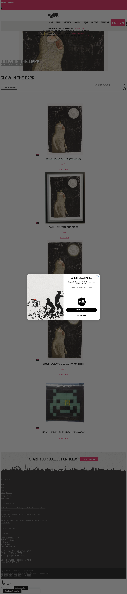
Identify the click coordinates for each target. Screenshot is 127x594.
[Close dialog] (98, 276)
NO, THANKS (81, 315)
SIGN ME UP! (81, 310)
